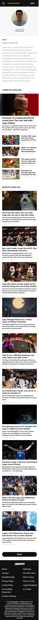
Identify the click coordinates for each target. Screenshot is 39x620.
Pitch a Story (28, 577)
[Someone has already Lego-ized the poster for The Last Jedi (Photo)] (19, 174)
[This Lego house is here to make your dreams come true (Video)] (19, 163)
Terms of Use (28, 581)
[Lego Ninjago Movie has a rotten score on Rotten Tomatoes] (19, 314)
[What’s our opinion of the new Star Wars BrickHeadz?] (19, 151)
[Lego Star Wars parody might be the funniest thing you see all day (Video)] (19, 279)
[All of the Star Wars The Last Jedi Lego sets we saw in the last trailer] (19, 208)
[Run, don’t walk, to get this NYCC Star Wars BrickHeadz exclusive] (19, 243)
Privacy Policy (8, 581)
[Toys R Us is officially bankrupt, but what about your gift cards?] (19, 350)
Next (19, 554)
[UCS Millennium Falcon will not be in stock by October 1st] (19, 386)
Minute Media (14, 601)
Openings (27, 569)
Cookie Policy (7, 585)
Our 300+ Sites (29, 573)
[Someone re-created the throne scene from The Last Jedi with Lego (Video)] (19, 113)
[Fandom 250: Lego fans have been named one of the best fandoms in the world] (19, 140)
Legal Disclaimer (30, 585)
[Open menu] (3, 3)
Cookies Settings (9, 596)
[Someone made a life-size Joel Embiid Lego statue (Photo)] (19, 457)
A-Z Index (27, 589)
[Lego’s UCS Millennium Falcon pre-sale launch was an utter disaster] (19, 528)
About (4, 569)
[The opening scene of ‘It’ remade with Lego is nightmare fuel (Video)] (19, 421)
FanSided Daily (8, 577)
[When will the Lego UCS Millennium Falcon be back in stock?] (19, 493)
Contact (5, 573)
